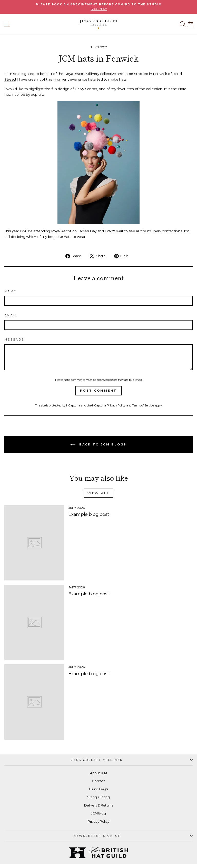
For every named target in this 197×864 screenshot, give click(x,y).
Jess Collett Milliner (97, 760)
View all (98, 493)
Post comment (98, 390)
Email (10, 315)
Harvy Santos (86, 89)
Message (14, 339)
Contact (98, 781)
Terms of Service (143, 405)
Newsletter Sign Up (97, 836)
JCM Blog (98, 813)
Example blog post (88, 514)
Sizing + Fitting (98, 797)
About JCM (98, 773)
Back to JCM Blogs (101, 444)
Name (10, 291)
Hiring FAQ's (98, 789)
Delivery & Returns (98, 805)
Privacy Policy (116, 405)
